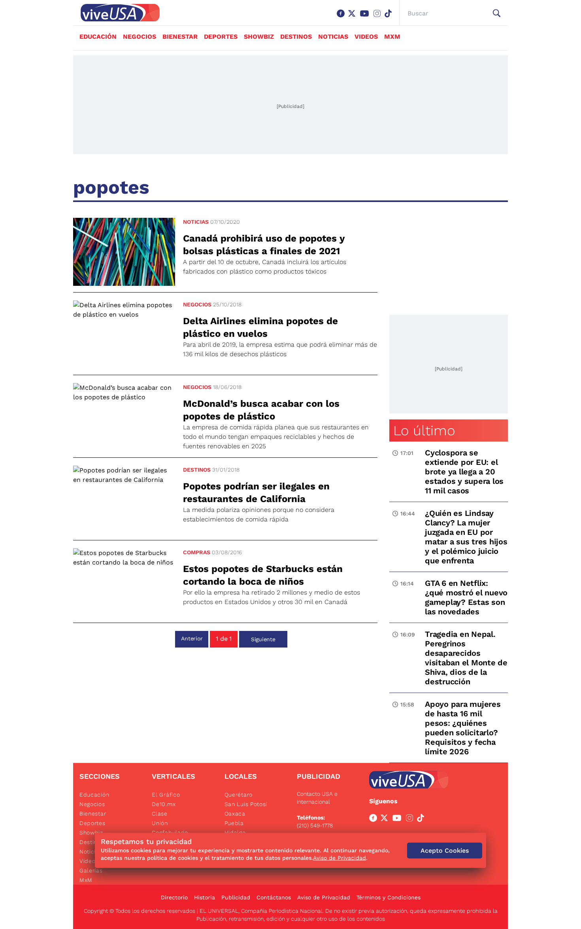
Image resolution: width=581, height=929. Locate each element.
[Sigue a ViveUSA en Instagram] (411, 819)
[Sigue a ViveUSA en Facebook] (374, 819)
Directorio (174, 897)
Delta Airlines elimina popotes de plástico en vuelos (260, 327)
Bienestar (180, 36)
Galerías (91, 870)
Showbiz (259, 36)
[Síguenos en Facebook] (342, 17)
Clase (160, 813)
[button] (496, 13)
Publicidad (235, 897)
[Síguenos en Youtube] (366, 17)
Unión (160, 823)
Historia (204, 897)
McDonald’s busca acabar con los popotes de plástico (261, 410)
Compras (196, 552)
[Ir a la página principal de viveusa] (116, 12)
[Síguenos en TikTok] (389, 17)
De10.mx (163, 804)
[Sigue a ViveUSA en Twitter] (385, 819)
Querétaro (238, 794)
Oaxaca (234, 813)
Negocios (139, 36)
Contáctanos (274, 897)
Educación (98, 36)
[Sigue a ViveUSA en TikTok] (422, 819)
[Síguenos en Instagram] (378, 17)
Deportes (221, 36)
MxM (392, 36)
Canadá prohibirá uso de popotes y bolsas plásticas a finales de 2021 (264, 245)
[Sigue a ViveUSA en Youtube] (398, 819)
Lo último (424, 430)
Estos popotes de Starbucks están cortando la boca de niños (263, 575)
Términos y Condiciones (389, 897)
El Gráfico (166, 794)
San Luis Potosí (246, 804)
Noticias (333, 36)
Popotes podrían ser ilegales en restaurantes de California (256, 492)
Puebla (234, 823)
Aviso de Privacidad (323, 897)
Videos (366, 36)
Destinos (296, 36)
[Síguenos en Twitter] (353, 17)
